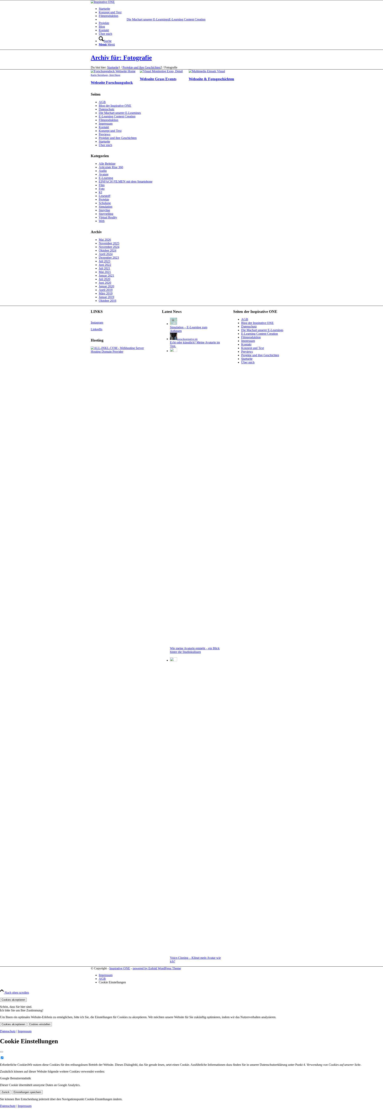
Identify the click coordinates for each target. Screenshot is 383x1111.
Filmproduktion (108, 120)
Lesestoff (104, 196)
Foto (102, 188)
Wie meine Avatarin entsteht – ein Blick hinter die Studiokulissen (195, 650)
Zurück (6, 1092)
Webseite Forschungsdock (112, 82)
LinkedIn (96, 329)
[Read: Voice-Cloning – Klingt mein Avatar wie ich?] (173, 660)
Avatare (104, 174)
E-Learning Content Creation (117, 116)
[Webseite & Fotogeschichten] (207, 71)
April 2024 (106, 254)
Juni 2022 (105, 264)
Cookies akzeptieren (13, 999)
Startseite (104, 141)
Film (102, 185)
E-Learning (106, 178)
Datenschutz (106, 109)
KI (100, 192)
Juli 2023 (104, 261)
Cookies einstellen (39, 1024)
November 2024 (109, 247)
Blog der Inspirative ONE (115, 105)
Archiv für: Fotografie (121, 57)
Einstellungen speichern (27, 1092)
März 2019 (106, 293)
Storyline (104, 210)
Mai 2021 (105, 272)
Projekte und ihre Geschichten (118, 138)
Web (102, 221)
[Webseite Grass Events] (161, 71)
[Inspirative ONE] (103, 2)
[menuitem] (195, 9)
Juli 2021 (104, 268)
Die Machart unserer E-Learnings (148, 19)
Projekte (104, 199)
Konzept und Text (110, 130)
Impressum (106, 123)
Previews (104, 134)
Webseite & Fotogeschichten (211, 79)
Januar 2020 (106, 286)
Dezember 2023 (109, 257)
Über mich (105, 145)
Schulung (105, 203)
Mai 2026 (105, 239)
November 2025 (109, 243)
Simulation (105, 206)
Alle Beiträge (107, 163)
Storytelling (106, 213)
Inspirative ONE (119, 968)
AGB (102, 102)
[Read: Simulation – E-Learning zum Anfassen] (173, 323)
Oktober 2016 (107, 300)
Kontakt (104, 127)
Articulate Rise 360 (111, 167)
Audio (103, 170)
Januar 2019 (106, 297)
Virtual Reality (108, 217)
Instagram (97, 322)
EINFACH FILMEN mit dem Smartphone (125, 181)
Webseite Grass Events (158, 79)
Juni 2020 (105, 282)
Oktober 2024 (107, 250)
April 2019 (106, 290)
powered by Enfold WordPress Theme (157, 968)
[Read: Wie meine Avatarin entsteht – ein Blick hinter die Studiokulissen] (173, 350)
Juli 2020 (104, 279)
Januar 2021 (106, 275)
